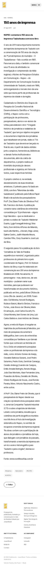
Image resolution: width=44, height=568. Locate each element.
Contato (6, 548)
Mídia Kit (6, 544)
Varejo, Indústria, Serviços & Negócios (30, 514)
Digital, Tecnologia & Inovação (30, 520)
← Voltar (9, 485)
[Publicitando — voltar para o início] (5, 506)
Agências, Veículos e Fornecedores (30, 509)
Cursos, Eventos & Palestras (30, 526)
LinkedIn (27, 541)
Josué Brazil (7, 541)
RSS (25, 544)
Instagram (27, 538)
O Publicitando (8, 538)
